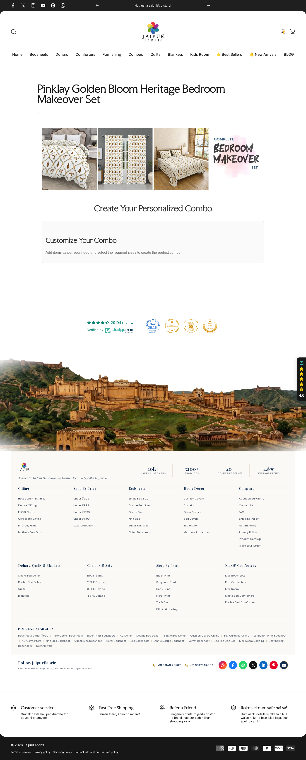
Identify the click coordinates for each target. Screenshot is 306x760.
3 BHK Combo (96, 589)
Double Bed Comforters (240, 602)
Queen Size (136, 512)
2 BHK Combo (96, 582)
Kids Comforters (235, 582)
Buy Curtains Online (236, 635)
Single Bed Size (138, 498)
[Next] (209, 5)
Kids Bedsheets (235, 575)
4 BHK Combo (96, 596)
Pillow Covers (192, 512)
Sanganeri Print (166, 582)
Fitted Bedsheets (140, 532)
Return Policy (247, 525)
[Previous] (97, 5)
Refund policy (109, 752)
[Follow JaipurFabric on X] (253, 665)
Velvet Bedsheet (199, 641)
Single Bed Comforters (239, 596)
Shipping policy (62, 752)
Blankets (23, 596)
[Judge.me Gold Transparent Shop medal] (172, 326)
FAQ (241, 512)
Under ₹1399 (81, 512)
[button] (301, 379)
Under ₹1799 (81, 519)
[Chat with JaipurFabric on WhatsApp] (243, 665)
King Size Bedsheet (58, 641)
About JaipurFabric (251, 498)
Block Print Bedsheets (101, 635)
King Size (134, 519)
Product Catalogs (250, 539)
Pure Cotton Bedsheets (68, 635)
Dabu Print (163, 589)
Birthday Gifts (27, 525)
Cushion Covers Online (204, 635)
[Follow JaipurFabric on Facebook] (233, 665)
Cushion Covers (194, 498)
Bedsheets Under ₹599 (33, 635)
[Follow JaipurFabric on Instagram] (223, 665)
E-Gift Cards (26, 512)
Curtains (189, 505)
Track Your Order (250, 546)
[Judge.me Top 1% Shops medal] (210, 326)
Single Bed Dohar (29, 575)
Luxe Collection (83, 525)
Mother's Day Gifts (30, 532)
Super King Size (138, 525)
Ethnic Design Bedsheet (169, 641)
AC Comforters (31, 641)
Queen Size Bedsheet (88, 641)
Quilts (22, 589)
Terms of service (21, 752)
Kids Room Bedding (251, 641)
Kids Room (232, 589)
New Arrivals (44, 646)
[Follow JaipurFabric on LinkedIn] (263, 665)
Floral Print (163, 596)
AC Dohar (126, 635)
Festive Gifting (27, 505)
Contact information (87, 752)
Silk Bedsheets (139, 641)
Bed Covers (191, 519)
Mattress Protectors (197, 532)
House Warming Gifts (31, 498)
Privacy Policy (248, 532)
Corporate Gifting (29, 519)
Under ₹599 (81, 498)
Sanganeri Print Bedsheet (269, 635)
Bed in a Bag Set (224, 641)
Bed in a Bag (95, 575)
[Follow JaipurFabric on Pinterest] (274, 665)
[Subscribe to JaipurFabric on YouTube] (284, 665)
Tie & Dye (162, 602)
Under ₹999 (81, 505)
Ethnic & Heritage (167, 609)
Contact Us (246, 505)
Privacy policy (42, 752)
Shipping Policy (249, 519)
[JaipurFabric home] (24, 467)
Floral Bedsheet (116, 641)
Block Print (163, 575)
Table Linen (191, 525)
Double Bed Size (139, 505)
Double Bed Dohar (29, 582)
